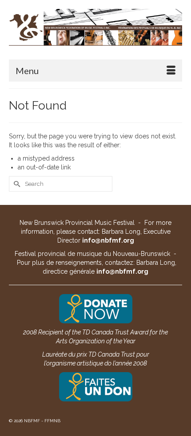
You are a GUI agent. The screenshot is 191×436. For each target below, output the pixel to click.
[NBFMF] (95, 27)
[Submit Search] (15, 184)
